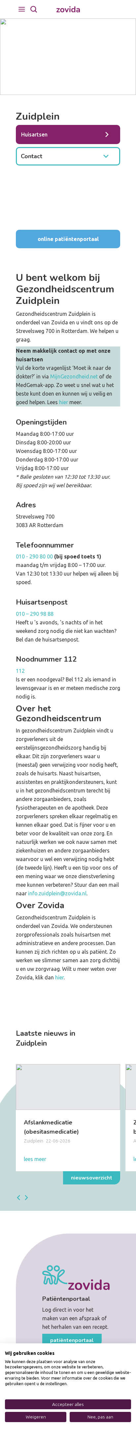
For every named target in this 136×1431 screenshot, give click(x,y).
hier (63, 402)
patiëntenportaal (72, 1340)
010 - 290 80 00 (34, 556)
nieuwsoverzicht (91, 1177)
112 (20, 671)
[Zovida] (68, 9)
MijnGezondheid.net (74, 376)
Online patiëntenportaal (68, 239)
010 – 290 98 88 (34, 614)
